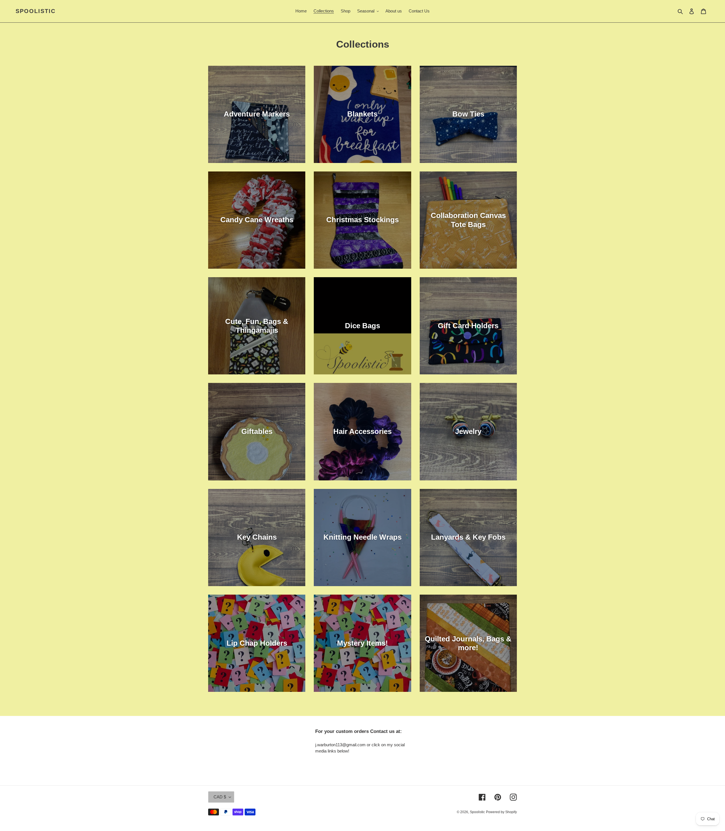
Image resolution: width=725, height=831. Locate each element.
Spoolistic (36, 11)
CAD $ (220, 796)
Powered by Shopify (501, 812)
